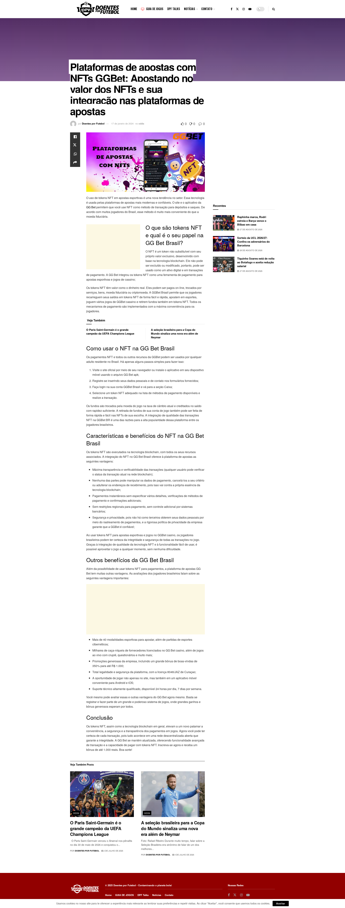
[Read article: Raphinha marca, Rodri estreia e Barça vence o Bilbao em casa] (223, 223)
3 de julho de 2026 (184, 854)
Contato (206, 9)
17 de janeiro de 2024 (122, 123)
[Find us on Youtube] (250, 9)
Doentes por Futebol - (125, 885)
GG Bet (91, 207)
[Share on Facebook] (75, 136)
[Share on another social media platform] (75, 162)
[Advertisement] (113, 246)
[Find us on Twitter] (237, 9)
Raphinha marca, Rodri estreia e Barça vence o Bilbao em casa (251, 220)
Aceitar (280, 903)
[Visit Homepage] (98, 9)
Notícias (189, 9)
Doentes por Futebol (93, 123)
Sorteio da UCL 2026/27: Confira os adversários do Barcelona (253, 241)
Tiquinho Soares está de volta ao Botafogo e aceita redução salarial (255, 262)
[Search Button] (273, 9)
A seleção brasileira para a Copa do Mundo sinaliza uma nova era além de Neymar (174, 333)
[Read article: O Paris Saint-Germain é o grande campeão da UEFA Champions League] (102, 794)
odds (141, 123)
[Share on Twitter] (75, 145)
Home (134, 9)
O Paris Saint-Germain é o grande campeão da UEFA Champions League (110, 331)
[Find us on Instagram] (243, 9)
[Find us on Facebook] (231, 9)
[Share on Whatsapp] (75, 154)
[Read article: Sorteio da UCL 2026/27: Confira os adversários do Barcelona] (223, 243)
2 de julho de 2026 (113, 850)
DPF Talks (173, 9)
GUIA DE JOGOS (154, 9)
